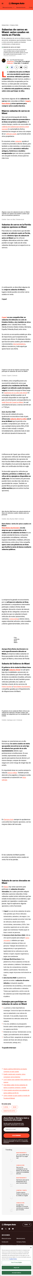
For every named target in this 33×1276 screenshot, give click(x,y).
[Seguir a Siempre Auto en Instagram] (9, 1229)
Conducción (20, 1165)
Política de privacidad (9, 1141)
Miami (6, 887)
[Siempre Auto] (16, 3)
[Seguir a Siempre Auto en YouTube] (13, 1229)
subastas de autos (9, 1111)
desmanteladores (19, 344)
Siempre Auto (5, 25)
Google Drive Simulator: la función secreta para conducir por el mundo (22, 1207)
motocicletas (14, 619)
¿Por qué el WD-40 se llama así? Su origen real (22, 1156)
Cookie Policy (13, 1259)
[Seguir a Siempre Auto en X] (6, 1229)
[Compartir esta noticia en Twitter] (16, 67)
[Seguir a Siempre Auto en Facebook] (2, 1229)
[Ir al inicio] (9, 1224)
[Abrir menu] (2, 4)
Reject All (16, 1267)
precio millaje (12, 773)
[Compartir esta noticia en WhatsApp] (7, 67)
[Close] (31, 1248)
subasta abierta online (18, 419)
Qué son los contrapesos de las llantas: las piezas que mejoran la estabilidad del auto (22, 1171)
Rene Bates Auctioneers (11, 528)
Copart (27, 101)
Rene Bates (6, 103)
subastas (18, 141)
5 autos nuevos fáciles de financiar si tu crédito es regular (22, 1194)
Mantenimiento (20, 7)
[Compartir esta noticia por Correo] (21, 67)
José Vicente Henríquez (16, 60)
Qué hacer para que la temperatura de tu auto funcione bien (22, 1181)
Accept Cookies (16, 1272)
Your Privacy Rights (16, 1262)
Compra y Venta (14, 25)
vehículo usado (11, 134)
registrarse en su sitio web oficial (15, 393)
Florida (5, 1107)
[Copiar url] (26, 67)
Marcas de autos (7, 7)
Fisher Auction (7, 686)
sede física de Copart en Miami (12, 402)
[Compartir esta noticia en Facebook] (12, 67)
